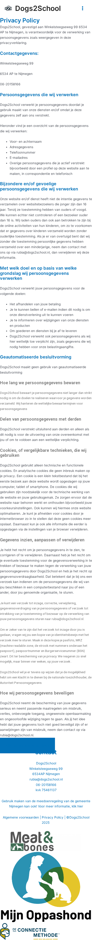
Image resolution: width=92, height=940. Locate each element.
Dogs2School (38, 8)
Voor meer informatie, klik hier (60, 806)
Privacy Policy (52, 817)
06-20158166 (46, 785)
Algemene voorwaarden (21, 817)
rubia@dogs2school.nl (46, 779)
